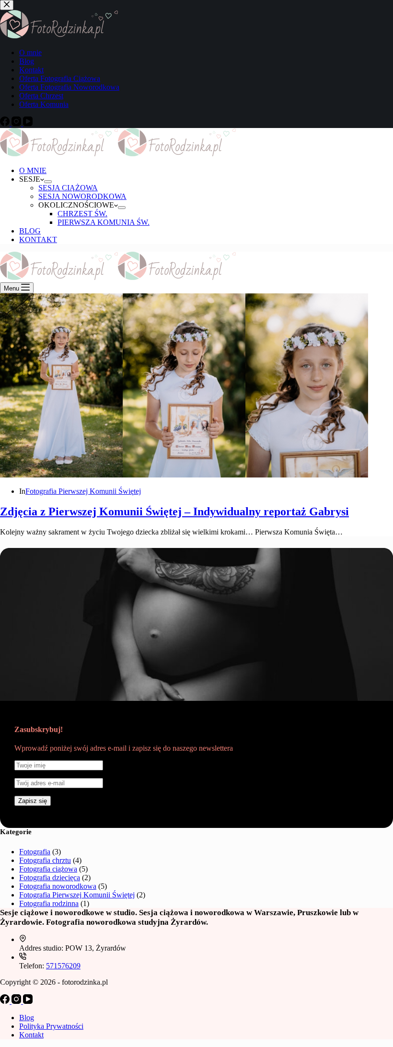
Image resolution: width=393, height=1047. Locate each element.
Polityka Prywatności (51, 1026)
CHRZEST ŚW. (82, 213)
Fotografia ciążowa (48, 869)
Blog (26, 1017)
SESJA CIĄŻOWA (68, 188)
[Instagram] (17, 1001)
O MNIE (32, 170)
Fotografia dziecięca (49, 877)
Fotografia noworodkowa (57, 886)
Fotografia (34, 852)
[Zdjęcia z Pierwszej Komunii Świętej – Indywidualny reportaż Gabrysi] (184, 475)
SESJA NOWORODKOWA (82, 196)
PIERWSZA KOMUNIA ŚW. (104, 222)
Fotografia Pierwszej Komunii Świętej (83, 491)
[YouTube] (28, 1001)
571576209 (63, 966)
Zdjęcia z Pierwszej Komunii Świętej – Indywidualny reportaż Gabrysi (174, 511)
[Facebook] (6, 1001)
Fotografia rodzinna (49, 903)
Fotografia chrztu (45, 860)
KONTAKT (38, 239)
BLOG (30, 231)
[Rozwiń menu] (48, 181)
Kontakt (31, 1035)
